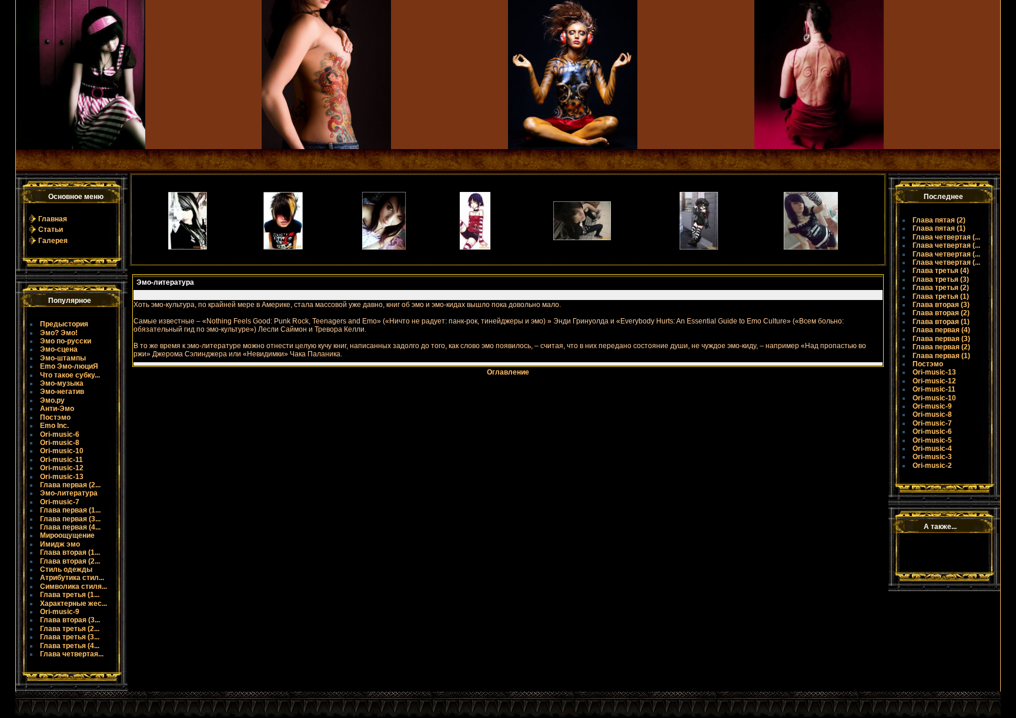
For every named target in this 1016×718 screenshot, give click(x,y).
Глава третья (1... (69, 595)
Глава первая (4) (941, 330)
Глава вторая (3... (70, 620)
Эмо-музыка (61, 383)
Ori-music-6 (59, 434)
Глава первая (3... (70, 519)
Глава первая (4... (70, 527)
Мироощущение (67, 535)
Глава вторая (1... (70, 552)
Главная (52, 219)
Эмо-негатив (62, 391)
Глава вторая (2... (70, 561)
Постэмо (55, 417)
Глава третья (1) (941, 296)
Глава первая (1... (70, 510)
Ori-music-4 (932, 448)
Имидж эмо (60, 544)
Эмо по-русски (65, 341)
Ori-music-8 (59, 443)
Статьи (50, 229)
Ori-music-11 (61, 460)
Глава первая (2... (70, 485)
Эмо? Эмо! (59, 333)
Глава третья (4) (941, 271)
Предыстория (64, 324)
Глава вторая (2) (941, 313)
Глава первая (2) (941, 347)
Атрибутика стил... (72, 578)
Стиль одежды (66, 569)
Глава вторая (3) (941, 305)
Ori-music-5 (932, 440)
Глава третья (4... (69, 646)
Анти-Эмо (57, 408)
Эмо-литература (69, 493)
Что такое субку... (70, 375)
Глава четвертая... (71, 654)
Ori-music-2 (932, 465)
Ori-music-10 (61, 451)
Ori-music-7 (59, 502)
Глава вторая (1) (941, 322)
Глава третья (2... (69, 629)
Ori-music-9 (59, 612)
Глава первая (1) (941, 356)
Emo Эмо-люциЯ (69, 366)
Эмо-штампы (63, 358)
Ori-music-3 (932, 457)
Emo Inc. (54, 426)
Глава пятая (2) (939, 220)
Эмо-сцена (59, 349)
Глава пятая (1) (939, 228)
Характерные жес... (73, 603)
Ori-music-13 (61, 477)
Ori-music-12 (61, 468)
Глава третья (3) (941, 279)
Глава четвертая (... (946, 237)
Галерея (53, 241)
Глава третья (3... (69, 637)
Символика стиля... (73, 586)
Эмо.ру (52, 400)
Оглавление (508, 372)
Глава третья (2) (941, 288)
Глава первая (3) (941, 339)
